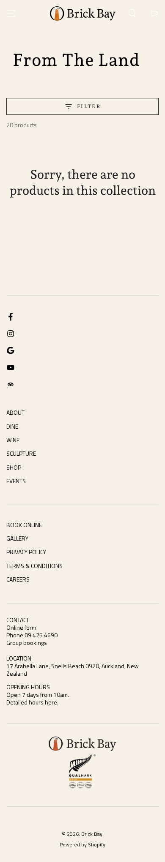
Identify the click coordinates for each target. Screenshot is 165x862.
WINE (12, 439)
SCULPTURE (21, 453)
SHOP (13, 467)
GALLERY (17, 538)
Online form (21, 627)
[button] (132, 13)
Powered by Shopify (82, 844)
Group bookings (26, 642)
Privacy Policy (26, 551)
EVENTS (16, 480)
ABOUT (15, 412)
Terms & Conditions (34, 565)
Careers (18, 579)
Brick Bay (91, 834)
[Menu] (11, 13)
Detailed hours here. (32, 702)
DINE (12, 426)
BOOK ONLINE (24, 524)
